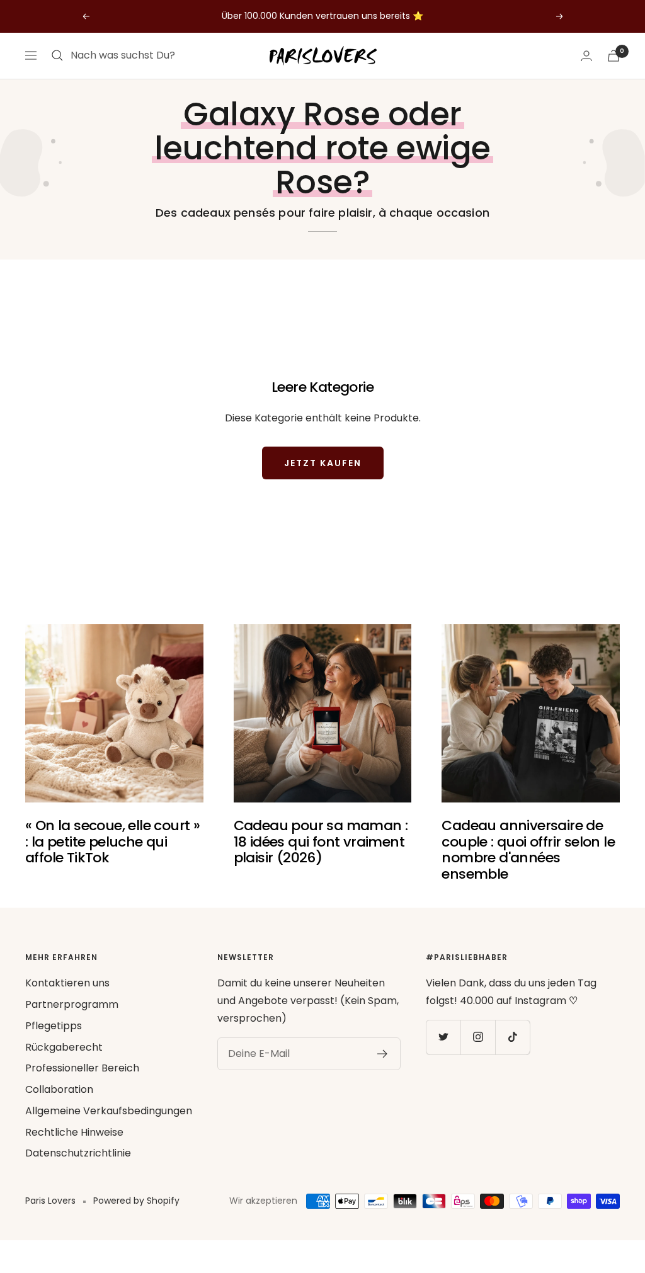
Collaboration (59, 1089)
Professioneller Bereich (82, 1068)
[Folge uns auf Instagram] (477, 1037)
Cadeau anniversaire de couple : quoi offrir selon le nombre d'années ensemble (528, 850)
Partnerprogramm (71, 1004)
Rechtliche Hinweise (74, 1132)
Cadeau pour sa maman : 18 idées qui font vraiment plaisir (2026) (321, 841)
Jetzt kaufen (323, 463)
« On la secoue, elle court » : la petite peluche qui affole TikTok (112, 841)
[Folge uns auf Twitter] (443, 1037)
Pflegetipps (53, 1026)
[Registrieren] (382, 1053)
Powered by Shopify (136, 1200)
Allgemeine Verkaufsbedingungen (108, 1111)
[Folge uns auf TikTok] (512, 1037)
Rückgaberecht (64, 1047)
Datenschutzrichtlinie (78, 1153)
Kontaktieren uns (67, 983)
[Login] (586, 55)
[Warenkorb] (613, 56)
